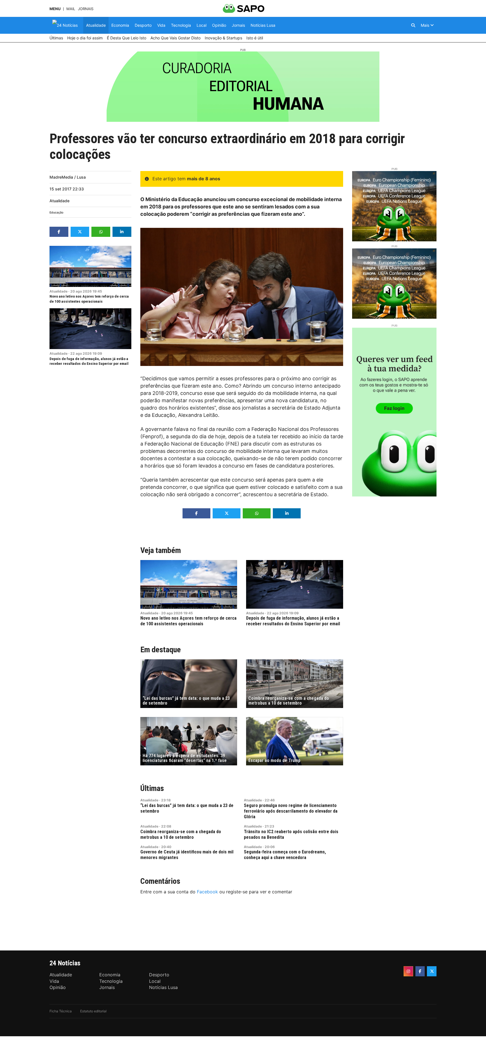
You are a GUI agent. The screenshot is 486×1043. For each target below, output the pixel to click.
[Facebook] (420, 971)
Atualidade (59, 200)
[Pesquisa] (413, 25)
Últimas (152, 788)
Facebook (207, 891)
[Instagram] (408, 971)
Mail (70, 9)
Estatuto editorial (93, 1011)
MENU (55, 9)
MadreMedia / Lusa (68, 177)
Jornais (85, 9)
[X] (431, 971)
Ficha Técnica (61, 1011)
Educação (56, 212)
